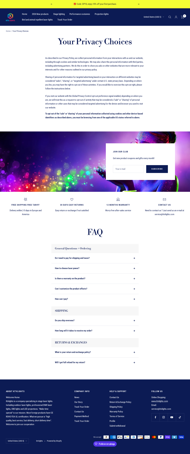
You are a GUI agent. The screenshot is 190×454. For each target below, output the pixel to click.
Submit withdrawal (117, 426)
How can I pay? (61, 299)
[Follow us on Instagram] (164, 417)
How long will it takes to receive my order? (73, 330)
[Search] (169, 17)
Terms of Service (117, 416)
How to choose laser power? (67, 268)
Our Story (78, 402)
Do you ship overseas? (65, 320)
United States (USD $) (152, 17)
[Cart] (182, 17)
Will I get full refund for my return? (70, 362)
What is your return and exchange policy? (73, 352)
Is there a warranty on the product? (70, 278)
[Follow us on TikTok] (180, 417)
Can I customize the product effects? (71, 288)
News (76, 397)
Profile (112, 421)
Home (24, 14)
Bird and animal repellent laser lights (37, 19)
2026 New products (40, 14)
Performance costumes (79, 14)
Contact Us (79, 411)
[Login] (176, 17)
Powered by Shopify (54, 441)
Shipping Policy (116, 407)
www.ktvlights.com (159, 401)
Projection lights (102, 14)
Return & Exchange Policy (120, 402)
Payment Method (81, 416)
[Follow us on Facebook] (155, 417)
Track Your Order (64, 19)
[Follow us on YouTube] (172, 417)
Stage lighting (59, 14)
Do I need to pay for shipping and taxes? (72, 258)
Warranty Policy (116, 411)
